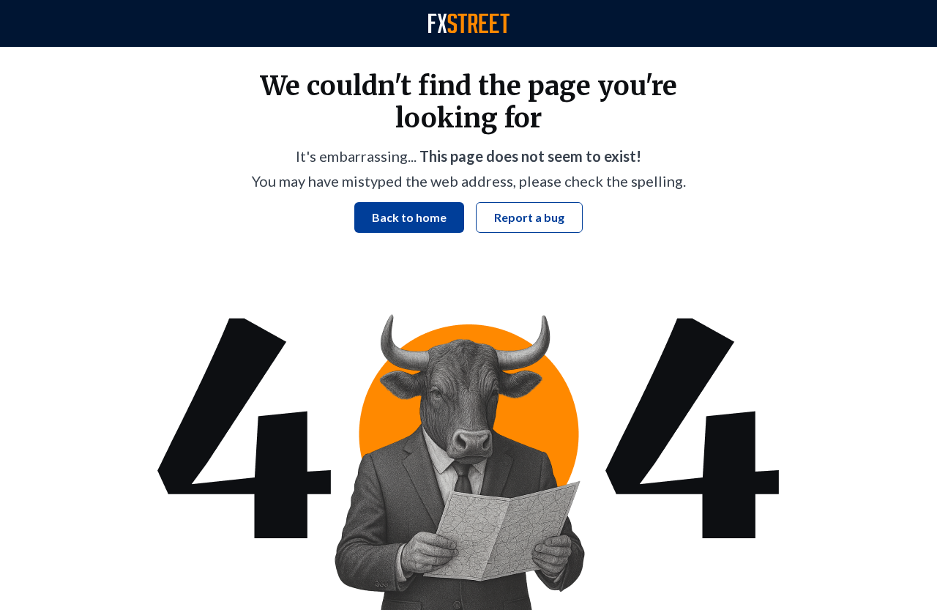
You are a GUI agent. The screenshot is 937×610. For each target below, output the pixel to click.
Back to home (409, 217)
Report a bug (529, 217)
